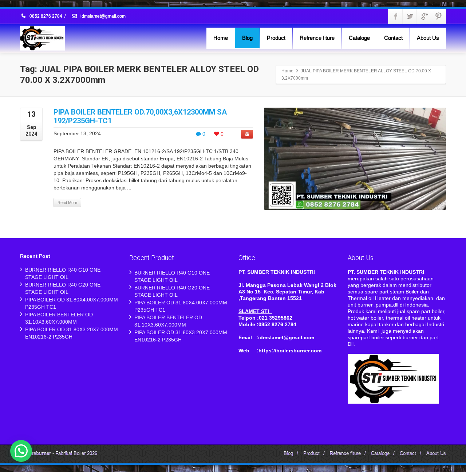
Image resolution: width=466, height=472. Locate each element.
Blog (247, 38)
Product (276, 38)
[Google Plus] (424, 16)
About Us (428, 38)
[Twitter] (410, 16)
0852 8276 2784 (45, 16)
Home (220, 38)
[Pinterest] (438, 16)
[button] (21, 451)
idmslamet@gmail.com (102, 16)
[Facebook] (395, 16)
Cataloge (359, 38)
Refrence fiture (317, 38)
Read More (67, 202)
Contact (393, 38)
